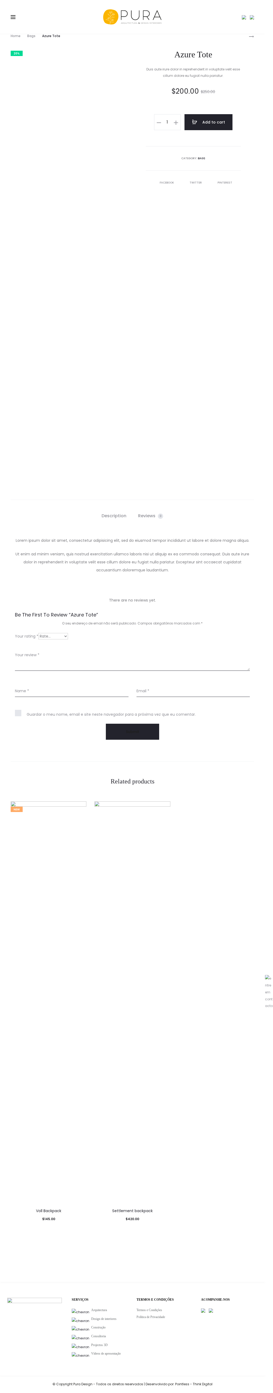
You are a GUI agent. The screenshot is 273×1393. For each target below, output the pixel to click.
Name (22, 691)
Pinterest (225, 183)
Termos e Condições (149, 1310)
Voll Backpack (48, 1210)
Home (16, 36)
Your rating (26, 636)
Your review (27, 655)
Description (114, 516)
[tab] (114, 516)
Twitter (196, 183)
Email (142, 691)
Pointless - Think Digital (193, 1384)
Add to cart (213, 122)
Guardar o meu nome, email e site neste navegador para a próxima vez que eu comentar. (111, 714)
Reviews (150, 516)
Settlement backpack (132, 1210)
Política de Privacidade (150, 1317)
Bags (31, 36)
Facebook (167, 183)
